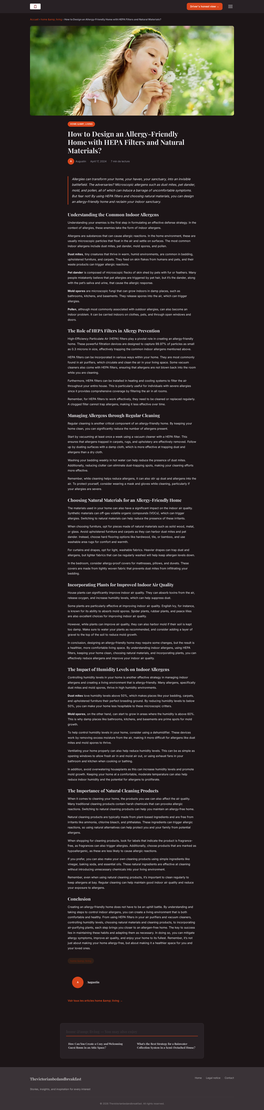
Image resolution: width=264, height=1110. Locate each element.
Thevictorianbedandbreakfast (55, 1078)
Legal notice (213, 1077)
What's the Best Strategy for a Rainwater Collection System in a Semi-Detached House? (166, 1045)
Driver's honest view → (204, 6)
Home (198, 1077)
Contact (229, 1077)
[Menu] (230, 6)
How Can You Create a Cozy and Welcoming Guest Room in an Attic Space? (95, 1045)
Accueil (34, 19)
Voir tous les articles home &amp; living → (95, 1000)
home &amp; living (51, 19)
